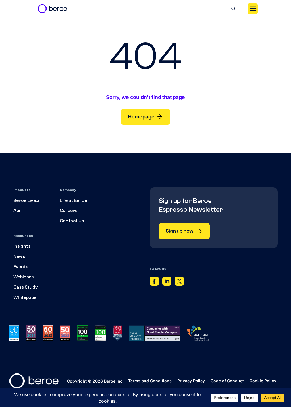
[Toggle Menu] (253, 9)
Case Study (25, 287)
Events (20, 266)
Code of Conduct (227, 380)
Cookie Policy (263, 380)
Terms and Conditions (150, 380)
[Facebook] (154, 283)
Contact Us (72, 220)
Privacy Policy (191, 380)
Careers (68, 210)
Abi (16, 210)
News (19, 256)
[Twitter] (179, 283)
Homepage (141, 117)
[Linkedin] (166, 283)
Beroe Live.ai (26, 200)
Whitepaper (26, 297)
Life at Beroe (73, 200)
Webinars (23, 276)
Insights (21, 246)
